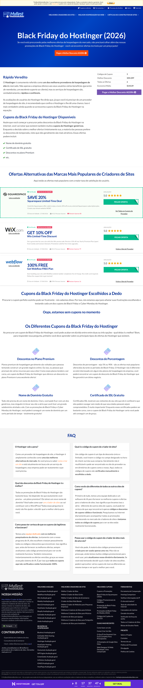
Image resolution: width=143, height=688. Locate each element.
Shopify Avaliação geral (45, 611)
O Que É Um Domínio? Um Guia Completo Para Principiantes (106, 636)
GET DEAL (117, 684)
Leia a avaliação (14, 198)
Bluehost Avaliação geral (46, 632)
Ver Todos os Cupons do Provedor (124, 212)
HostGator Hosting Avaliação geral (44, 646)
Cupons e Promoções (104, 591)
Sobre (129, 8)
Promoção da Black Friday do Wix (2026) (106, 606)
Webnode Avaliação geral (46, 618)
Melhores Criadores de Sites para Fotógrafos (77, 620)
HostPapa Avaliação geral (46, 667)
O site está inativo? (127, 601)
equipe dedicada (33, 534)
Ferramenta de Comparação (131, 591)
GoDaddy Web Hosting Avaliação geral (45, 637)
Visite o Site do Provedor (124, 249)
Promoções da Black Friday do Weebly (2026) (106, 612)
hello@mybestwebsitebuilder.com (127, 677)
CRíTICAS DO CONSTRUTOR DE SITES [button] (122, 15)
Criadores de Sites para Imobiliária (73, 623)
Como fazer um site (104, 628)
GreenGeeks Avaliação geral (47, 657)
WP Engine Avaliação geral (46, 653)
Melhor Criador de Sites (69, 591)
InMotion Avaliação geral (46, 660)
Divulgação (125, 648)
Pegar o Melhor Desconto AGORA (70, 53)
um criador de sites (51, 502)
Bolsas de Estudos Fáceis (129, 625)
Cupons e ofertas (85, 8)
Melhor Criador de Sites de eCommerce (75, 598)
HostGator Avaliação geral (46, 608)
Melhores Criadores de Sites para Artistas (76, 610)
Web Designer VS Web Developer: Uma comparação (105, 649)
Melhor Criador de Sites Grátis (72, 595)
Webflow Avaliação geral (46, 595)
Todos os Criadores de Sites (130, 622)
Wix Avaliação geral (44, 598)
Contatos (124, 638)
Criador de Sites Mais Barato (71, 601)
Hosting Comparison (128, 595)
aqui (29, 644)
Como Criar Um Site (104, 631)
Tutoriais (138, 8)
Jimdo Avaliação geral (45, 621)
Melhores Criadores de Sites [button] (62, 15)
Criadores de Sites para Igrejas (72, 617)
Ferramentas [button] (99, 8)
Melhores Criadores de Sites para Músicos (76, 613)
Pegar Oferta (121, 202)
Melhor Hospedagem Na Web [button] (91, 15)
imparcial (55, 4)
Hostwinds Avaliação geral (46, 650)
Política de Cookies (127, 652)
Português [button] (9, 626)
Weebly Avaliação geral (45, 601)
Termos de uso (126, 641)
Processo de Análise (116, 8)
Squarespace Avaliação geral (47, 591)
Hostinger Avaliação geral (46, 641)
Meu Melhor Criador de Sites (12, 599)
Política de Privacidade (129, 645)
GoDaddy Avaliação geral (46, 615)
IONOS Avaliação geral (45, 663)
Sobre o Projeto (126, 635)
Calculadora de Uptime (129, 610)
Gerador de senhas (127, 613)
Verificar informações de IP (130, 598)
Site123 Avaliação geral (45, 605)
